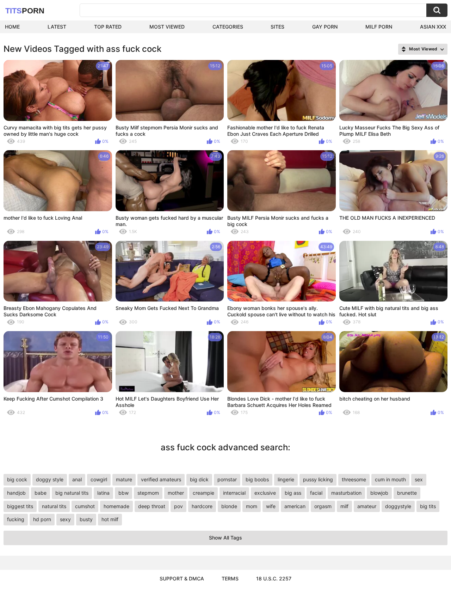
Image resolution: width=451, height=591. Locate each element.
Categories (227, 27)
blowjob (379, 493)
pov (178, 506)
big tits (428, 506)
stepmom (148, 493)
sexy (65, 519)
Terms (230, 578)
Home (12, 27)
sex (419, 479)
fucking (15, 519)
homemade (116, 506)
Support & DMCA (182, 578)
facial (316, 493)
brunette (407, 493)
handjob (16, 493)
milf (344, 506)
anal (77, 479)
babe (41, 493)
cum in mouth (390, 479)
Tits (24, 10)
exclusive (265, 493)
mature (124, 479)
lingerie (286, 479)
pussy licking (318, 479)
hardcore (202, 506)
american (294, 506)
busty (86, 519)
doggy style (49, 479)
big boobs (257, 479)
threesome (354, 479)
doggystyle (398, 506)
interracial (234, 493)
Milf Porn (378, 27)
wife (271, 506)
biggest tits (20, 506)
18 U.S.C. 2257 (273, 578)
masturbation (346, 493)
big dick (199, 479)
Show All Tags (225, 538)
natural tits (54, 506)
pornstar (227, 479)
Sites (277, 27)
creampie (203, 493)
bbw (123, 493)
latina (103, 493)
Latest (57, 27)
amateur (366, 506)
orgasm (323, 506)
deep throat (151, 506)
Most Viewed (167, 27)
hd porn (42, 519)
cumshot (85, 506)
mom (251, 506)
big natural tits (71, 493)
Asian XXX (433, 27)
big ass (293, 493)
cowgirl (99, 479)
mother (176, 493)
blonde (229, 506)
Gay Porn (325, 27)
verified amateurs (161, 479)
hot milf (109, 519)
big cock (17, 479)
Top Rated (108, 27)
